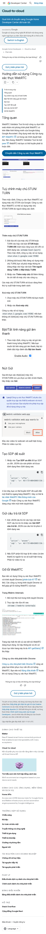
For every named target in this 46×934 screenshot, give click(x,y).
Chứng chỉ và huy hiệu (11, 858)
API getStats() (34, 648)
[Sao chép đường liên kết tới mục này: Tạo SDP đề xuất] (27, 454)
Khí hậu (5, 819)
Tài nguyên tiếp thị (10, 862)
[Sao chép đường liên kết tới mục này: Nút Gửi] (15, 368)
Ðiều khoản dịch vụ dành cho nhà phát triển (20, 879)
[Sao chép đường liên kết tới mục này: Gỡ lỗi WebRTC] (25, 569)
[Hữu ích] (40, 57)
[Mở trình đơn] (4, 3)
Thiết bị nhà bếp (8, 838)
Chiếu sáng (7, 815)
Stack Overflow (8, 906)
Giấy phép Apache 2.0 (10, 709)
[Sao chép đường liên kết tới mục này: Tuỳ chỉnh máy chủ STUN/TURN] (12, 193)
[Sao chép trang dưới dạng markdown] (13, 82)
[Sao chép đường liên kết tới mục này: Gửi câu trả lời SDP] (30, 513)
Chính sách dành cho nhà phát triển (17, 884)
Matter (5, 734)
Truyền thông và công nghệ (13, 829)
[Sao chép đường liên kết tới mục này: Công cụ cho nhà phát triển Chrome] (38, 658)
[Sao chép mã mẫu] (42, 472)
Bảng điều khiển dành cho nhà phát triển (19, 894)
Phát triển (8, 52)
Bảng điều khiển (29, 670)
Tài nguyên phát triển (11, 867)
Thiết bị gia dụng (9, 833)
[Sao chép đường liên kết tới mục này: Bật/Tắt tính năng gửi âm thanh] (12, 333)
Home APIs (6, 794)
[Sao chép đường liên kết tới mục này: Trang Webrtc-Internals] (26, 592)
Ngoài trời (6, 847)
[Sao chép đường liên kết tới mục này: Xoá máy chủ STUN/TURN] (28, 292)
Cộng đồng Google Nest (12, 911)
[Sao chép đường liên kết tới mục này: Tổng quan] (19, 118)
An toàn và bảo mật (10, 824)
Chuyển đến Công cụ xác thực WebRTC (24, 153)
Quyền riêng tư (19, 922)
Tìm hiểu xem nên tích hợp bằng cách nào (19, 774)
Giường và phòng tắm (11, 842)
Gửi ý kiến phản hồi (14, 67)
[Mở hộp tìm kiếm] (30, 3)
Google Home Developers (11, 49)
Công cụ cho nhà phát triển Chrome (17, 664)
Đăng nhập (38, 3)
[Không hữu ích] (40, 61)
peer (4, 143)
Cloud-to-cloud (13, 11)
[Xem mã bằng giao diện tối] (38, 472)
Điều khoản (6, 922)
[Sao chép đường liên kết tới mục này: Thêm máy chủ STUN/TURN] (30, 235)
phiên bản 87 (28, 579)
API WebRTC (8, 137)
